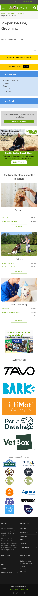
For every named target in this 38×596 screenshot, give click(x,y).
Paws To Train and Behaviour (9, 266)
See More (19, 226)
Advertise (23, 543)
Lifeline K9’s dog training (8, 263)
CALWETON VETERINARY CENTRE (11, 312)
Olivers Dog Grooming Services (9, 221)
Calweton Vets (5, 308)
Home (3, 13)
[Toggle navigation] (3, 7)
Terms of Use (24, 589)
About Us (23, 528)
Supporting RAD (25, 547)
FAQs (22, 540)
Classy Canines (6, 214)
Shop (2, 564)
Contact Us (23, 536)
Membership (23, 532)
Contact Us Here (19, 121)
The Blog (3, 568)
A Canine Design (6, 217)
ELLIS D (4, 315)
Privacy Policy (14, 589)
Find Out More (27, 2)
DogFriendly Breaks (6, 572)
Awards (3, 561)
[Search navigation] (35, 7)
